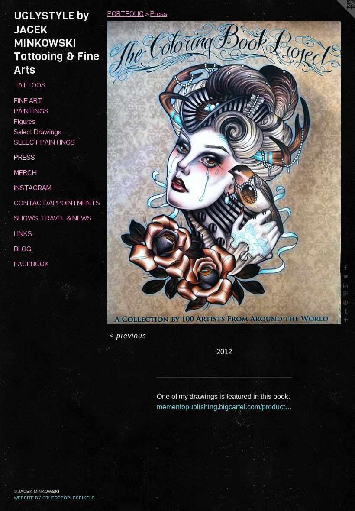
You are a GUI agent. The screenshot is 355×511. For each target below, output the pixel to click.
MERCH (25, 172)
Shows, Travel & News (52, 218)
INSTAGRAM (33, 187)
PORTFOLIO (125, 13)
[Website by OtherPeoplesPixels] (337, 17)
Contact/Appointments (57, 202)
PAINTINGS (31, 111)
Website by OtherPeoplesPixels (54, 497)
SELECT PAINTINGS (44, 142)
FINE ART (28, 100)
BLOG (22, 248)
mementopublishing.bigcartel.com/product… (224, 407)
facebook (31, 263)
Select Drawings (37, 131)
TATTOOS (29, 85)
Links (23, 233)
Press (24, 157)
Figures (25, 121)
